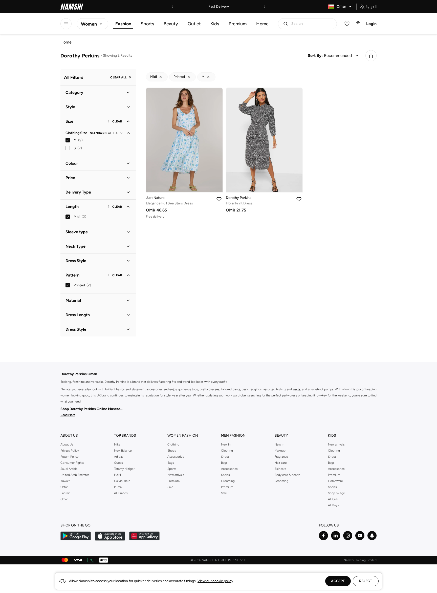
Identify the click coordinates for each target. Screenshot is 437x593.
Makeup (280, 450)
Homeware (335, 481)
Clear (117, 121)
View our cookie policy (215, 581)
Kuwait (65, 481)
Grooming (228, 481)
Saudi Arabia (68, 469)
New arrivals (175, 475)
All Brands (121, 493)
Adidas (118, 456)
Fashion (123, 24)
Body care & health (287, 475)
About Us (66, 444)
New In (226, 444)
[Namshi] (71, 7)
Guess (118, 462)
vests (296, 389)
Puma (118, 487)
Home (262, 24)
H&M (117, 475)
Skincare (280, 469)
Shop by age (336, 493)
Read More (67, 415)
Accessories (175, 456)
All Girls (333, 499)
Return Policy (69, 456)
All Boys (333, 505)
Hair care (281, 462)
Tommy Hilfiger (124, 469)
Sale (170, 487)
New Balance (123, 450)
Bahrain (65, 493)
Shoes (171, 450)
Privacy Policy (69, 450)
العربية (371, 6)
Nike (117, 444)
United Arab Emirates (75, 475)
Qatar (64, 487)
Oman (64, 499)
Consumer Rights (72, 462)
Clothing (173, 444)
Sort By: (315, 55)
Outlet (194, 24)
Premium (238, 24)
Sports (147, 24)
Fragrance (281, 456)
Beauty (171, 24)
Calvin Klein (122, 481)
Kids (214, 24)
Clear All (118, 77)
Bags (170, 462)
